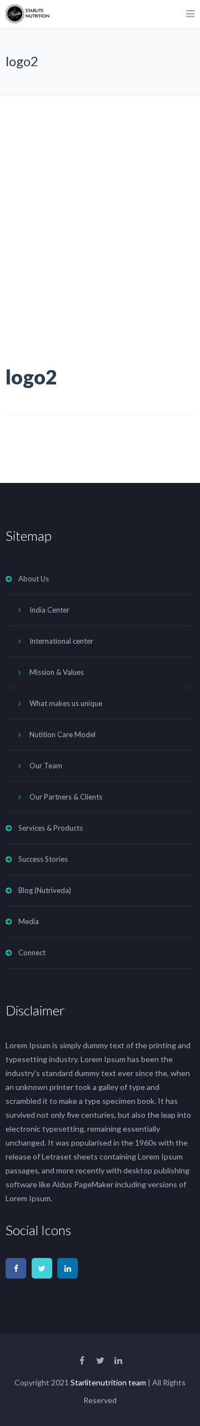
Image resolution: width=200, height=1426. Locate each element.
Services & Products (50, 827)
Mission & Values (56, 672)
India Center (49, 609)
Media (28, 921)
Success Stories (43, 859)
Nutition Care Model (62, 734)
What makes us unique (65, 703)
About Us (33, 578)
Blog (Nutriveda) (44, 890)
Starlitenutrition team (108, 1382)
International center (61, 640)
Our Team (45, 765)
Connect (32, 952)
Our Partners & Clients (65, 796)
